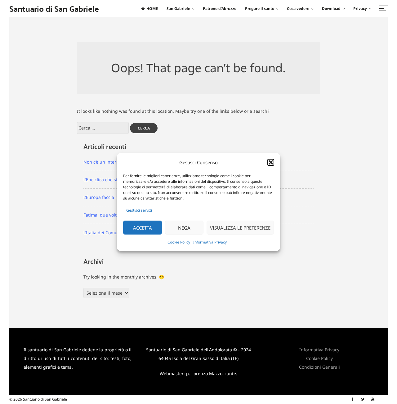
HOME (152, 8)
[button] (271, 162)
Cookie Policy (178, 242)
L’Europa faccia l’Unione (107, 197)
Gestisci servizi (139, 210)
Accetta (142, 228)
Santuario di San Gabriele (54, 8)
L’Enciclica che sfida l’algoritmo (115, 179)
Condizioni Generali (319, 367)
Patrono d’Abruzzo (219, 8)
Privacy (360, 8)
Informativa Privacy (210, 242)
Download (331, 8)
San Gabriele (178, 8)
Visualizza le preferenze (240, 228)
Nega (184, 228)
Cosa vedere (298, 8)
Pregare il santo (259, 8)
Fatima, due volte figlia (107, 215)
